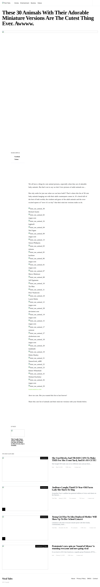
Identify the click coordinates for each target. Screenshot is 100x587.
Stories (16, 3)
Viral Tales (54, 498)
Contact (95, 578)
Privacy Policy (81, 578)
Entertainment (24, 3)
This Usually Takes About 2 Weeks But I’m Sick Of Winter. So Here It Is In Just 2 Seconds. (18, 442)
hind (53, 467)
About (73, 578)
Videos (40, 3)
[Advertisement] (59, 165)
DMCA (89, 578)
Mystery (33, 3)
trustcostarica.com (35, 389)
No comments (72, 498)
